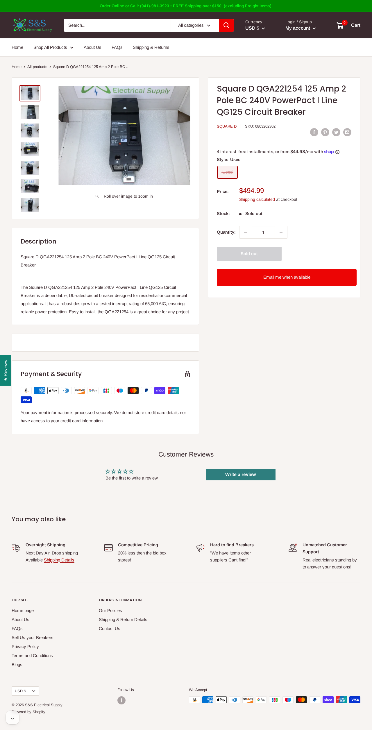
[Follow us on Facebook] (121, 700)
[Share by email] (347, 132)
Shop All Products (50, 47)
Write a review (240, 474)
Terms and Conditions (32, 655)
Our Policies (110, 610)
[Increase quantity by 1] (281, 232)
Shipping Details (59, 559)
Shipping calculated (257, 199)
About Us (92, 47)
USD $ (20, 691)
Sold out (249, 253)
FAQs (117, 47)
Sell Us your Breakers (32, 637)
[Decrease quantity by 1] (245, 232)
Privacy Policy (25, 646)
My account (298, 28)
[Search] (226, 25)
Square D (227, 126)
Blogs (17, 664)
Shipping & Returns (151, 47)
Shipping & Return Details (123, 619)
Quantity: (226, 232)
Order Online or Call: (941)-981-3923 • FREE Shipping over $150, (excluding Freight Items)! (186, 5)
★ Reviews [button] (5, 370)
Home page (23, 610)
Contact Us (109, 628)
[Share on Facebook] (314, 132)
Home (17, 47)
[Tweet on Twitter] (336, 132)
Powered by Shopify (28, 712)
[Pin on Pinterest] (325, 132)
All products (37, 67)
